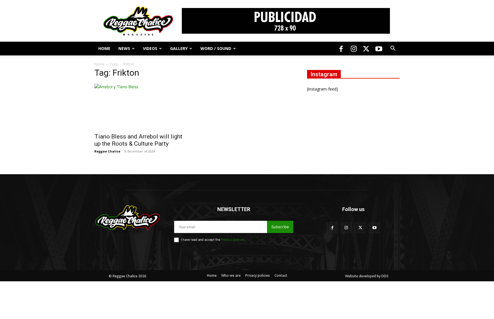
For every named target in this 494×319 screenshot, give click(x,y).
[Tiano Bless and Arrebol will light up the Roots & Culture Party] (140, 106)
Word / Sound (215, 48)
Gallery (179, 48)
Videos (150, 48)
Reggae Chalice (107, 151)
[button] (393, 49)
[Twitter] (366, 48)
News (124, 48)
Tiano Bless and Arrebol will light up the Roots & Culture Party (138, 140)
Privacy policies (232, 240)
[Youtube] (379, 48)
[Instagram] (353, 48)
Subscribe (280, 226)
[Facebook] (341, 48)
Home (104, 48)
